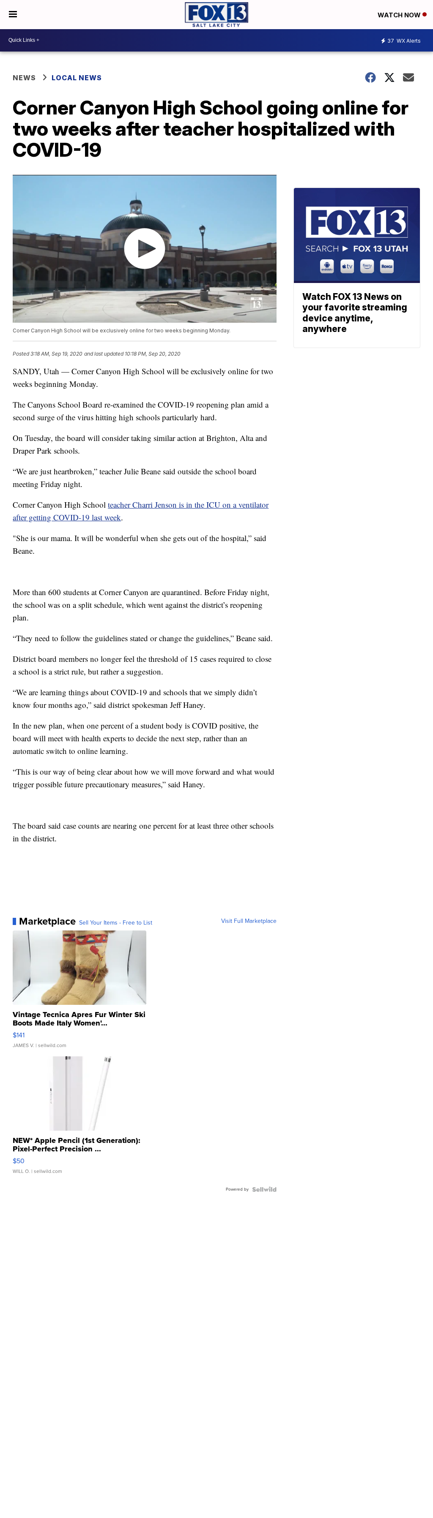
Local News (77, 77)
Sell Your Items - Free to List (115, 923)
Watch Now (400, 15)
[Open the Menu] (12, 14)
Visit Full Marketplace (249, 921)
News (24, 77)
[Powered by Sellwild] (264, 1189)
